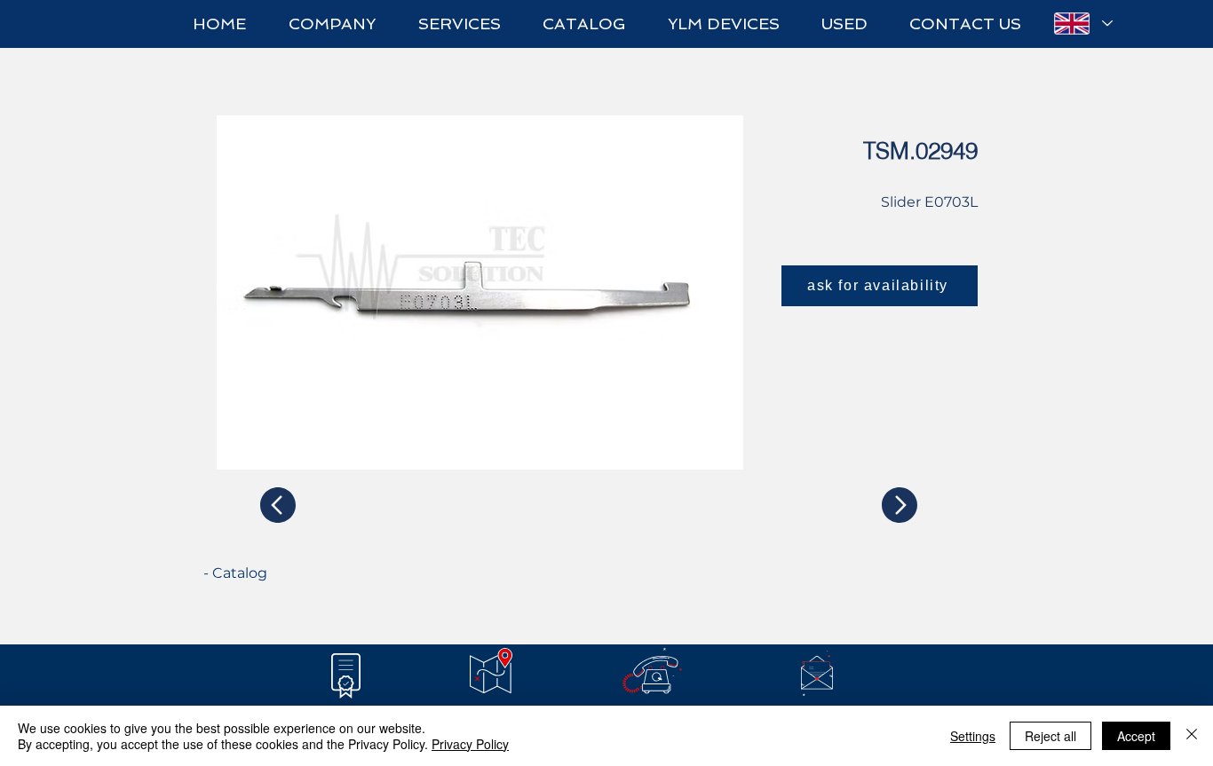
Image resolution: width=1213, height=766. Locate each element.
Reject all (1050, 736)
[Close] (1191, 736)
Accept (1136, 736)
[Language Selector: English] (1082, 23)
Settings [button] (972, 736)
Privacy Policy (470, 744)
